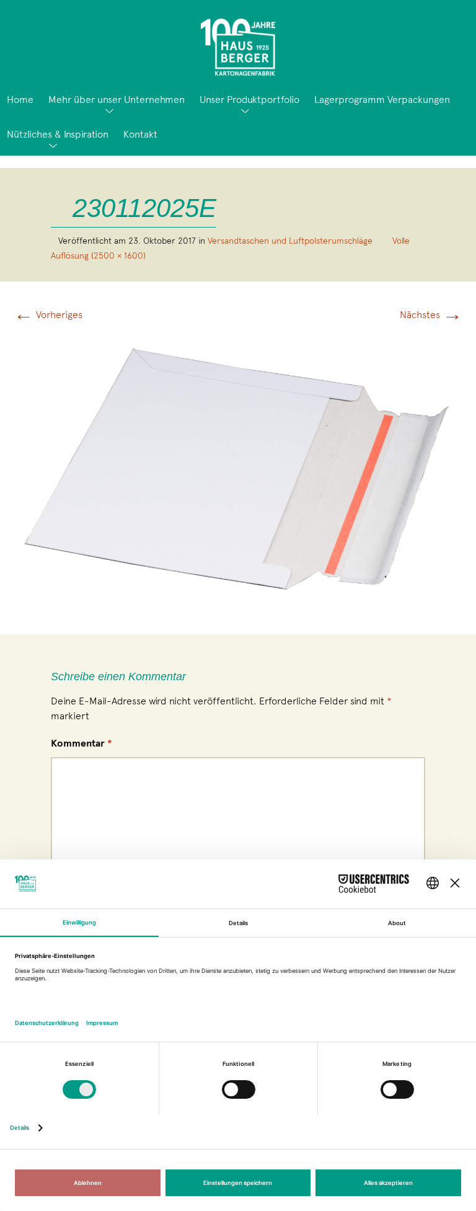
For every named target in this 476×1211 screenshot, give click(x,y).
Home (20, 99)
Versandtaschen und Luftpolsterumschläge (290, 241)
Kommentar (81, 743)
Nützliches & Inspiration (57, 134)
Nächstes (431, 315)
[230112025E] (238, 465)
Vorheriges (48, 315)
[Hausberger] (238, 42)
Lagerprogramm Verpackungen (382, 99)
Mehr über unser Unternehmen (116, 99)
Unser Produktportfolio (249, 99)
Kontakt (140, 134)
